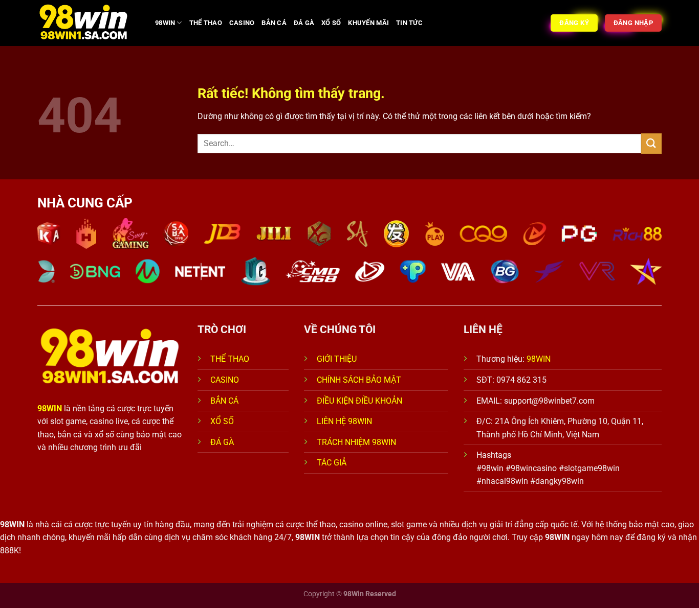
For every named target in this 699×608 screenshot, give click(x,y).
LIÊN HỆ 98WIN (344, 421)
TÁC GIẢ (332, 462)
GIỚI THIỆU (337, 359)
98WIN (165, 23)
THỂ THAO (205, 23)
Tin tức (409, 23)
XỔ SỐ (331, 23)
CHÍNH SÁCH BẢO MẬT (359, 380)
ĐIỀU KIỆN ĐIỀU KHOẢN (359, 401)
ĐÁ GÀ (304, 23)
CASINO (242, 23)
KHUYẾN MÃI (368, 23)
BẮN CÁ (274, 23)
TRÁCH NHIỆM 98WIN (356, 442)
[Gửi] (651, 143)
